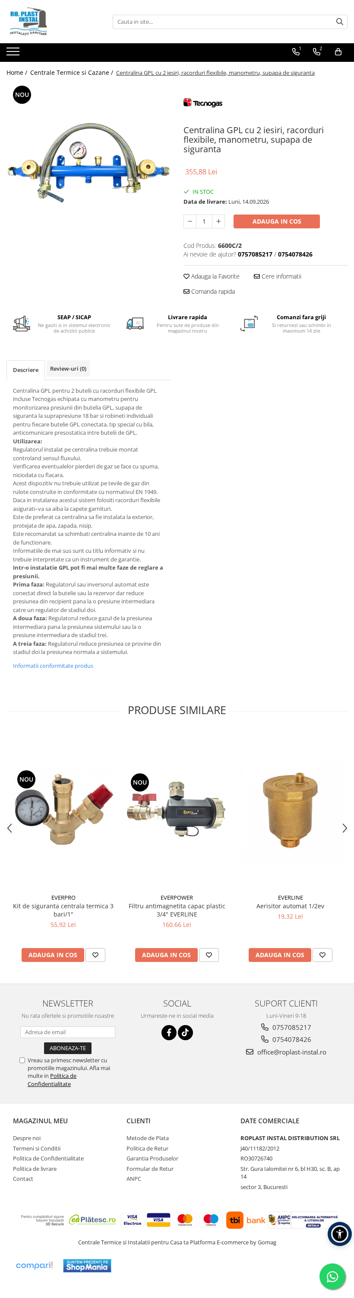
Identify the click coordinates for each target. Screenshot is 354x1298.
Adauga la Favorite (215, 276)
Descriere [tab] (25, 370)
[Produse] (14, 54)
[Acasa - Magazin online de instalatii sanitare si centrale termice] (49, 21)
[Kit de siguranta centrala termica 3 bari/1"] (63, 810)
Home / (17, 72)
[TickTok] (185, 1032)
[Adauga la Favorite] (95, 955)
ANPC (133, 1179)
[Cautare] (340, 22)
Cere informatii (280, 276)
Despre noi (27, 1138)
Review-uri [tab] (68, 368)
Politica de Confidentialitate (52, 1079)
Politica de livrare (35, 1169)
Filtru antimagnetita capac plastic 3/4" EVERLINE (177, 910)
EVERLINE (290, 897)
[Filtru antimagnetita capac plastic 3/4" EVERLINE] (176, 810)
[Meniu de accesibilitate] (340, 1234)
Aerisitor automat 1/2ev (290, 906)
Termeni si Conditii (36, 1148)
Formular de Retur (150, 1169)
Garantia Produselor (152, 1158)
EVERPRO (63, 897)
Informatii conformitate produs (53, 666)
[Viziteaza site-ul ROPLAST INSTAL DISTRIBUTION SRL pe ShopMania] (87, 1265)
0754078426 (291, 1039)
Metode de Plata (147, 1138)
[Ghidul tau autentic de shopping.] (34, 1265)
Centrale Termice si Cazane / (72, 72)
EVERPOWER (177, 897)
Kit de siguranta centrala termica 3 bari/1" (63, 910)
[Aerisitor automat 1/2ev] (290, 810)
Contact (23, 1179)
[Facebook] (169, 1032)
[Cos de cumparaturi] (338, 52)
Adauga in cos (277, 221)
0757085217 (291, 1027)
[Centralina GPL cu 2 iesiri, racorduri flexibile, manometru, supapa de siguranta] (88, 165)
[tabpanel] (88, 165)
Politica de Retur (147, 1148)
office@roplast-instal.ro (291, 1052)
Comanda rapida (212, 291)
